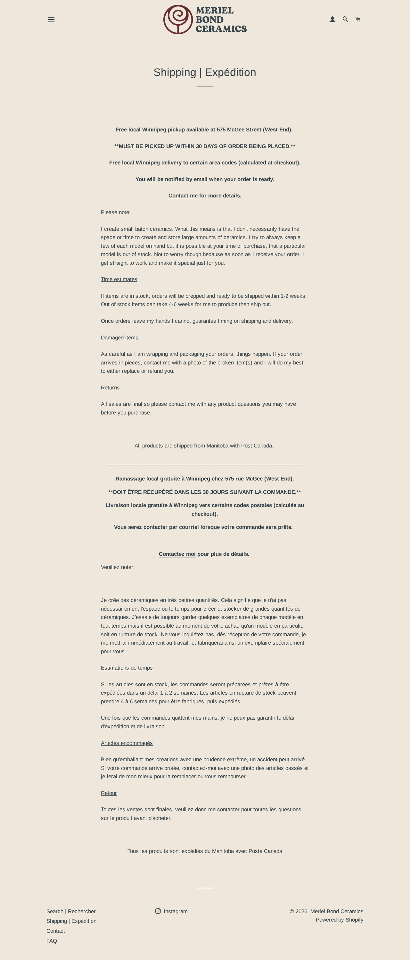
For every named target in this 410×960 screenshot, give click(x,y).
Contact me (183, 196)
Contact (55, 931)
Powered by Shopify (340, 920)
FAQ (51, 941)
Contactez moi (177, 554)
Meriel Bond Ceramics (337, 911)
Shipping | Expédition (71, 921)
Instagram (175, 911)
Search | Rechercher (71, 911)
